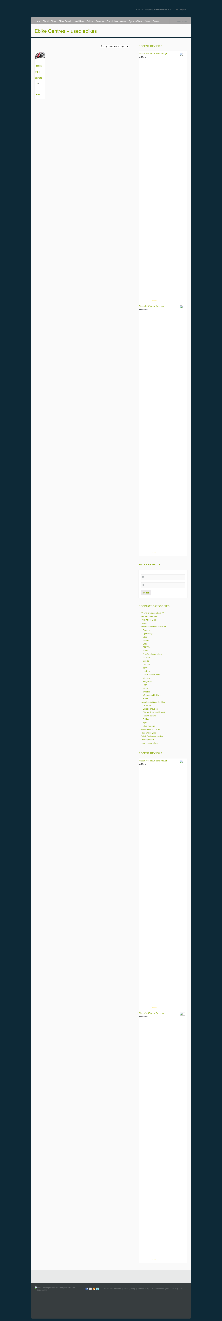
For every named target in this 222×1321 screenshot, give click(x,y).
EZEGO (146, 647)
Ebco (145, 637)
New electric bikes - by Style (153, 702)
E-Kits (90, 21)
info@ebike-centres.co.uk (159, 9)
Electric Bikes (49, 21)
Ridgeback (147, 681)
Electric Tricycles (150, 709)
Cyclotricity (147, 633)
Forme (146, 651)
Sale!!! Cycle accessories (152, 736)
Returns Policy (144, 1289)
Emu (145, 644)
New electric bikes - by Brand (153, 627)
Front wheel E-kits (149, 620)
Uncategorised (147, 740)
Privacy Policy (129, 1289)
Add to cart (38, 95)
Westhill (146, 692)
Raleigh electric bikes (150, 729)
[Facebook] (86, 1289)
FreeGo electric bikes (152, 654)
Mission (146, 678)
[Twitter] (97, 1289)
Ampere (146, 630)
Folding (146, 719)
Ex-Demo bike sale (149, 616)
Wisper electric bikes (152, 695)
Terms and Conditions (112, 1289)
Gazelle (146, 657)
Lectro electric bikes (151, 675)
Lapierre (146, 671)
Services (100, 21)
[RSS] (94, 1289)
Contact (156, 21)
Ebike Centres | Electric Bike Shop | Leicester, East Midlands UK (58, 6)
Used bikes (79, 21)
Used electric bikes (149, 743)
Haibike (146, 664)
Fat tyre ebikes (149, 716)
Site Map (174, 1289)
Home (37, 21)
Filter (146, 593)
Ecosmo (146, 640)
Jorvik (145, 668)
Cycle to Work (135, 21)
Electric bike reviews (116, 21)
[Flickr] (90, 1289)
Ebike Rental (65, 21)
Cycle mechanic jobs (160, 1289)
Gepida (146, 661)
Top (182, 1289)
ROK (145, 685)
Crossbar (147, 705)
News (147, 21)
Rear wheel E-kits (148, 733)
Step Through (149, 726)
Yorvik (145, 699)
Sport (145, 722)
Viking (145, 688)
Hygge (144, 623)
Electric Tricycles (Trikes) (154, 712)
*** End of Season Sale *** (152, 613)
